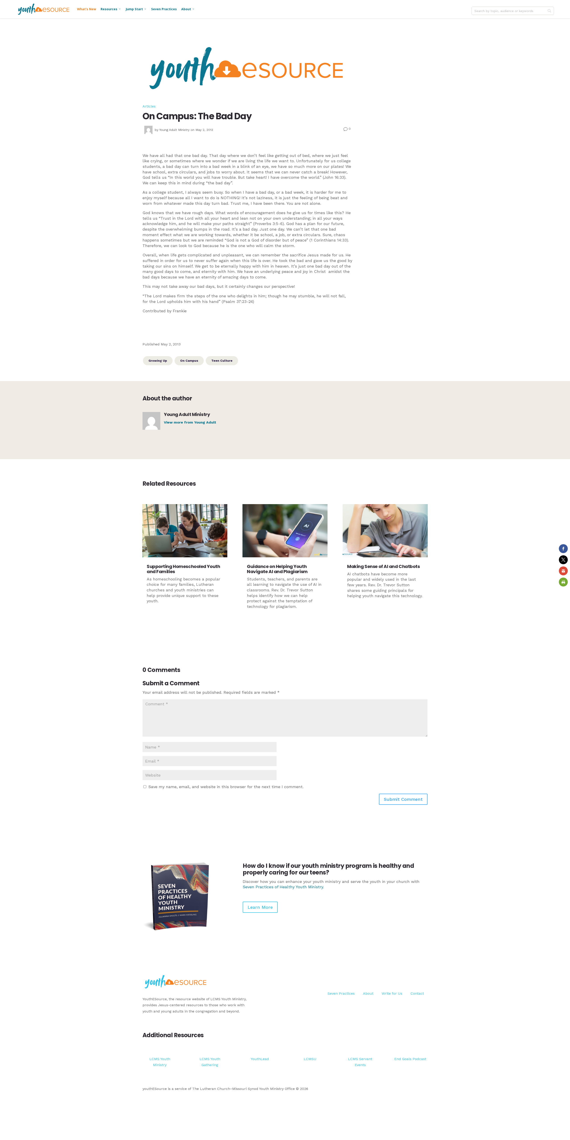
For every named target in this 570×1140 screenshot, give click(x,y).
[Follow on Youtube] (424, 976)
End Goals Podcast (410, 1059)
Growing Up (158, 360)
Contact (417, 993)
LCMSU (310, 1059)
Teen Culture (221, 360)
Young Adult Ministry (174, 130)
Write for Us (392, 993)
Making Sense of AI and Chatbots (383, 566)
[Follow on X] (415, 976)
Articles (149, 106)
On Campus (189, 360)
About (188, 9)
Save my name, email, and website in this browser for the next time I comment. (225, 786)
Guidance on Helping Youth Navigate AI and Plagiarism (277, 569)
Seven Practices (164, 9)
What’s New (86, 9)
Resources (111, 9)
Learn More (260, 907)
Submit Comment (403, 799)
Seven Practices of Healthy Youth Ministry (283, 886)
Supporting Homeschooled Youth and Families (183, 569)
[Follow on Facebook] (406, 976)
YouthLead (260, 1059)
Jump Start (136, 9)
